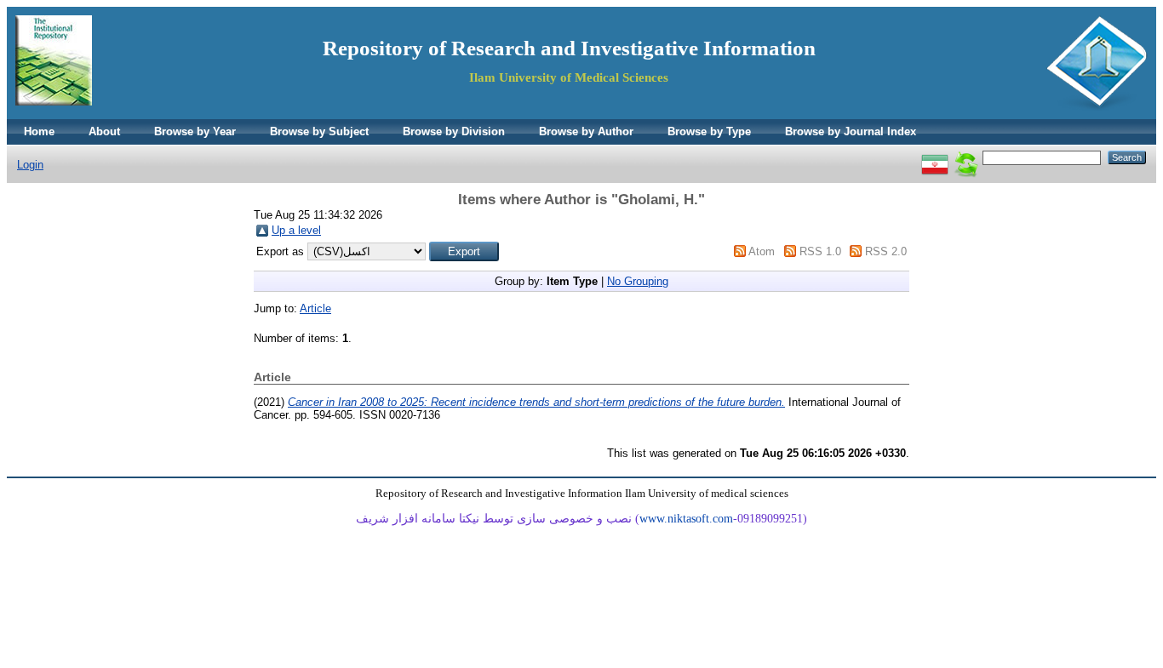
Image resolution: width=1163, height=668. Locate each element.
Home (39, 131)
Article (315, 308)
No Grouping (637, 281)
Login (30, 164)
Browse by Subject (319, 131)
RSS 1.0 (820, 251)
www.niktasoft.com (686, 518)
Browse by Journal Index (850, 131)
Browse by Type (709, 131)
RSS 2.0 (886, 251)
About (104, 131)
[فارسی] (934, 157)
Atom (761, 251)
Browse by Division (454, 131)
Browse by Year (195, 131)
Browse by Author (586, 131)
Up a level (296, 230)
